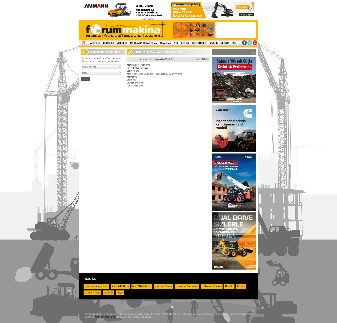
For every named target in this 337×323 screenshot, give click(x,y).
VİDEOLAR (122, 43)
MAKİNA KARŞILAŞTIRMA (143, 43)
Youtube (255, 42)
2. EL (176, 43)
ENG (234, 43)
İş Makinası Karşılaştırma (96, 286)
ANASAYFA (83, 43)
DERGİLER (108, 43)
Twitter (249, 42)
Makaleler (108, 293)
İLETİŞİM (224, 43)
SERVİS (185, 43)
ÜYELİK (214, 43)
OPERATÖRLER (199, 43)
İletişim (120, 293)
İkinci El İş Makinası (141, 286)
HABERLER (95, 43)
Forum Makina (127, 30)
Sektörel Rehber (92, 293)
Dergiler (241, 286)
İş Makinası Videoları (212, 286)
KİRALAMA (165, 43)
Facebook (244, 42)
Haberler (229, 286)
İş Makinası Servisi (163, 286)
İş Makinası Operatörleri (187, 286)
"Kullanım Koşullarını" (105, 317)
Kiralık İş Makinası (120, 286)
